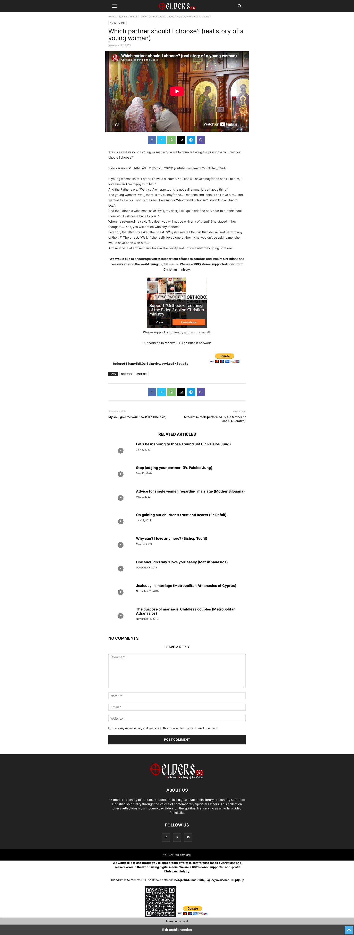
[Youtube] (188, 837)
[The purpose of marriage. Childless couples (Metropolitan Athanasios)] (120, 616)
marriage (142, 373)
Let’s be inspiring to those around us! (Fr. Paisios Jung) (183, 444)
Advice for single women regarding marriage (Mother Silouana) (190, 491)
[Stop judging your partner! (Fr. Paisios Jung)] (120, 475)
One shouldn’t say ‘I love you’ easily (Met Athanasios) (182, 562)
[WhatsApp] (171, 140)
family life (126, 373)
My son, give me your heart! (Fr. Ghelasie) (137, 417)
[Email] (181, 140)
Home (111, 16)
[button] (114, 6)
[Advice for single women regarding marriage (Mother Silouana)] (120, 498)
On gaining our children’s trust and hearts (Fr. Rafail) (181, 515)
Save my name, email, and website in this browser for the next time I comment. (165, 728)
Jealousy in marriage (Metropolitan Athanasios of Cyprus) (186, 586)
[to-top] (349, 928)
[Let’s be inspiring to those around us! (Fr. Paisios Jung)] (120, 451)
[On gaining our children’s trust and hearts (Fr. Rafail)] (120, 522)
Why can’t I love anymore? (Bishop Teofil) (171, 538)
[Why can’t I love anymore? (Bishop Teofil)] (120, 545)
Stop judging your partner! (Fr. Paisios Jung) (174, 468)
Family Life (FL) (128, 16)
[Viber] (201, 140)
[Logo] (177, 778)
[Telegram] (191, 140)
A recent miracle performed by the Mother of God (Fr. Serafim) (215, 419)
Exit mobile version (177, 930)
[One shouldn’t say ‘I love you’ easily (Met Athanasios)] (120, 569)
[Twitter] (161, 140)
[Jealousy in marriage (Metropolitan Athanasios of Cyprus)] (120, 593)
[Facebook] (152, 140)
